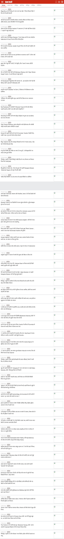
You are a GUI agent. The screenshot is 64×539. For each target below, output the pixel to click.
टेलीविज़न (39, 5)
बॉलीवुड (27, 5)
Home (3, 5)
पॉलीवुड (16, 5)
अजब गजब (9, 5)
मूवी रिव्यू (22, 5)
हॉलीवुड (33, 5)
